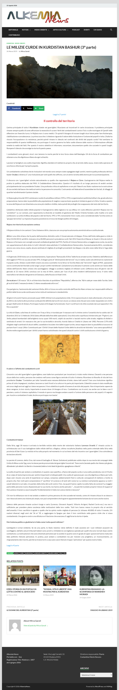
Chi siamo (98, 30)
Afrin (16, 553)
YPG (60, 553)
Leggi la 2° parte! (59, 114)
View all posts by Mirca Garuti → (36, 625)
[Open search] (111, 29)
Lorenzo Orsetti (40, 553)
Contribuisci (14, 35)
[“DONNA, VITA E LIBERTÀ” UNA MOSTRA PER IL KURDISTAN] (59, 576)
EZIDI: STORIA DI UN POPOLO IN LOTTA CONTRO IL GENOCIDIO (21, 590)
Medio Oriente (40, 30)
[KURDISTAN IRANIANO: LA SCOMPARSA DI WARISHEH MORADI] (96, 576)
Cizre (22, 553)
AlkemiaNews (25, 686)
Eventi (87, 30)
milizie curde (53, 553)
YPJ (64, 553)
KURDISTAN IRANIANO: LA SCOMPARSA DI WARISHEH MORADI (92, 591)
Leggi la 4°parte (13, 545)
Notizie (25, 30)
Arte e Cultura (59, 30)
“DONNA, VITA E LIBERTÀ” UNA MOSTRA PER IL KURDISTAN (57, 590)
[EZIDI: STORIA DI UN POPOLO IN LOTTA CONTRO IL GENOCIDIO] (23, 576)
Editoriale (13, 30)
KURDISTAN (29, 553)
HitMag (109, 686)
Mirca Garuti (25, 51)
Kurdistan (10, 43)
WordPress (99, 686)
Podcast (76, 30)
